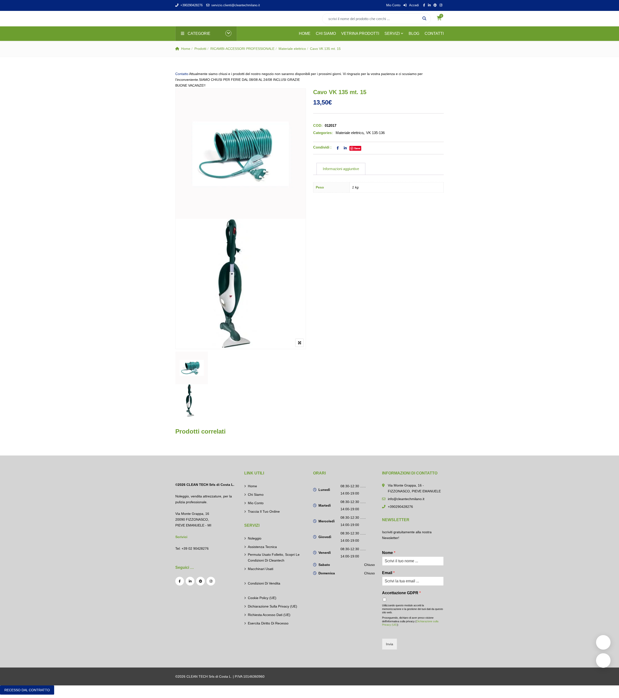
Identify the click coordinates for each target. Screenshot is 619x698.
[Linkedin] (190, 581)
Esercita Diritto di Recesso (268, 623)
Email (388, 573)
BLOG (414, 33)
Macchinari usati (260, 569)
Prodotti (200, 49)
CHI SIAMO (326, 33)
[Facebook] (179, 581)
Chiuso (369, 565)
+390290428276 (191, 5)
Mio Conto (393, 5)
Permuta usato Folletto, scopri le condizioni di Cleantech (274, 557)
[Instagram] (210, 581)
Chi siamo (256, 494)
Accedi (413, 5)
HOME (304, 33)
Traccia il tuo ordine (264, 511)
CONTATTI (434, 33)
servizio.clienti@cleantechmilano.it (235, 5)
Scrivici (181, 537)
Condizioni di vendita (264, 583)
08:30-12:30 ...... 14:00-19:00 (353, 489)
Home (185, 49)
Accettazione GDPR (401, 593)
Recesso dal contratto (27, 690)
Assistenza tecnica (262, 547)
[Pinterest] (200, 581)
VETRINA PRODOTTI (360, 33)
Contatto (181, 74)
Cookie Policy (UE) (262, 598)
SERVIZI (392, 33)
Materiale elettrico (292, 49)
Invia (389, 644)
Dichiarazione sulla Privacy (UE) (272, 606)
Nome (388, 553)
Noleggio (254, 538)
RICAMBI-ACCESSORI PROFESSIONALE (242, 49)
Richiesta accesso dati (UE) (269, 615)
